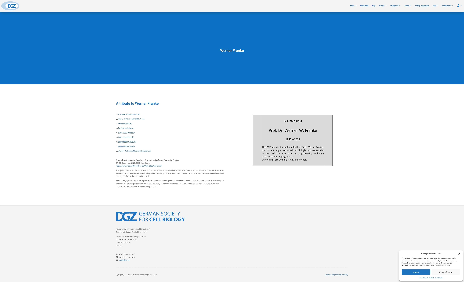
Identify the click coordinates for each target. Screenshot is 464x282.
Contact (328, 275)
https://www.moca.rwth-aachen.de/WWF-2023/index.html (139, 166)
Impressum (439, 277)
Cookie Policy (423, 277)
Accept (416, 272)
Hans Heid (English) (126, 137)
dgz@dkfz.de (124, 260)
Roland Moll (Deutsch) (127, 142)
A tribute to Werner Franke (129, 114)
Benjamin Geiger (125, 123)
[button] (459, 253)
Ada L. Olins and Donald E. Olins (131, 119)
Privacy (431, 277)
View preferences (446, 272)
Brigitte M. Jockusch (126, 128)
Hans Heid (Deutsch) (126, 132)
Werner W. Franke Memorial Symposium (134, 151)
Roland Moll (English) (126, 146)
